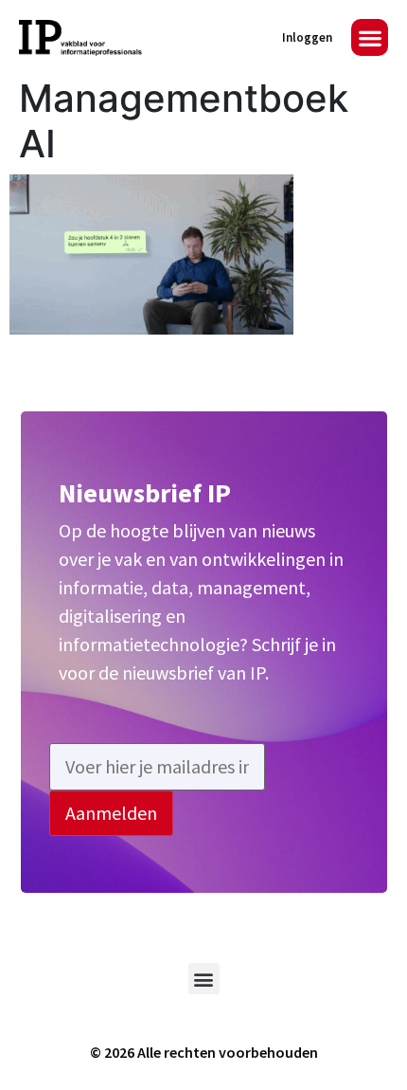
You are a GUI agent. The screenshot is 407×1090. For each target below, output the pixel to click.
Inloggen (307, 37)
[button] (369, 37)
